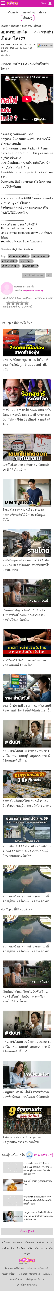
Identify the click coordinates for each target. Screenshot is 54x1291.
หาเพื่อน (40, 1242)
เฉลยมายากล (9, 266)
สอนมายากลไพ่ (17, 256)
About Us (47, 1274)
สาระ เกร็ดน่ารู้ (43, 1155)
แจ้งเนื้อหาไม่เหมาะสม (27, 1285)
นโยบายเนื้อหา (9, 1274)
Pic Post (21, 1248)
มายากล (25, 261)
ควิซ (30, 1248)
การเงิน (49, 1248)
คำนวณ (39, 1248)
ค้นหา (42, 12)
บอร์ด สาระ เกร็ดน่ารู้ (31, 26)
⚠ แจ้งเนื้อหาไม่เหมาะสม (33, 275)
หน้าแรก (4, 26)
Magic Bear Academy (33, 291)
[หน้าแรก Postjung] (12, 3)
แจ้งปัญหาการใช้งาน (35, 1279)
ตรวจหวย (17, 1242)
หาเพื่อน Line (8, 1248)
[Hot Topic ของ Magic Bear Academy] (7, 294)
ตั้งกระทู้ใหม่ (27, 1231)
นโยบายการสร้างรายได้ (29, 1274)
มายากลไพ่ (8, 261)
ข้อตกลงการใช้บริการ (14, 1268)
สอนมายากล (39, 256)
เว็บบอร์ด (13, 12)
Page (27, 1253)
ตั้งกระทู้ (27, 18)
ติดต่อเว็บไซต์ (16, 1279)
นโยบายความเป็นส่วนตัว (38, 1268)
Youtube (6, 241)
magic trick (29, 266)
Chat (49, 1242)
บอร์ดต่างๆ (29, 12)
